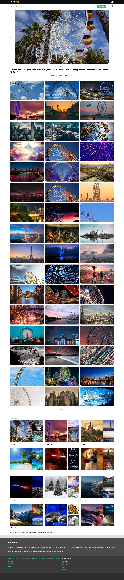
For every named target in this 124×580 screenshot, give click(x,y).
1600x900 (23, 558)
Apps (9, 569)
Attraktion (53, 75)
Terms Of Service (27, 577)
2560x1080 (43, 558)
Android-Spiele (10, 561)
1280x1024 (33, 558)
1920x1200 (10, 560)
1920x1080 (10, 558)
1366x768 (14, 558)
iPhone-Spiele (10, 563)
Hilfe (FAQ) (64, 569)
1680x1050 (57, 558)
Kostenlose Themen (11, 568)
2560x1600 (23, 560)
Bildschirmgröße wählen (66, 566)
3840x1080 (48, 558)
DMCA (32, 577)
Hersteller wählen (65, 564)
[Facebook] (63, 562)
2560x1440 (28, 558)
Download (101, 6)
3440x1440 (38, 558)
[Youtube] (67, 562)
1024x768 (14, 560)
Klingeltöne (10, 564)
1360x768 (19, 560)
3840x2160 (19, 558)
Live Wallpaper (10, 566)
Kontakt (63, 567)
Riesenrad (59, 75)
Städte (66, 75)
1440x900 (52, 558)
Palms (71, 75)
